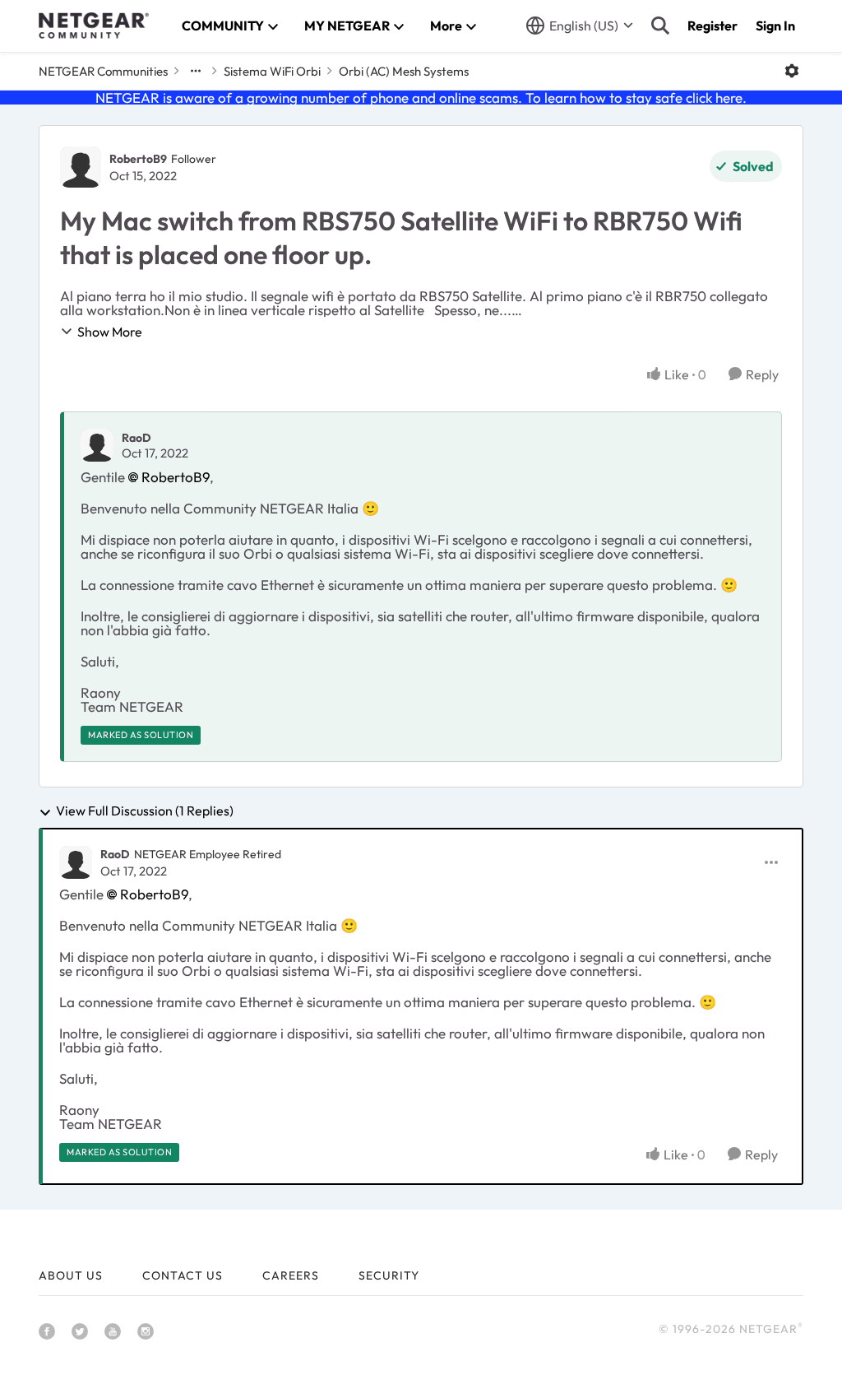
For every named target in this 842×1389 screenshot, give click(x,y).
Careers (290, 1275)
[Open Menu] (791, 70)
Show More (109, 331)
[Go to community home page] (94, 25)
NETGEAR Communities (103, 71)
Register (712, 25)
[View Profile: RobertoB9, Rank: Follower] (80, 167)
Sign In (775, 25)
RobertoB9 (138, 159)
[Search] (660, 25)
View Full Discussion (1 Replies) (145, 811)
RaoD (136, 438)
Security (389, 1275)
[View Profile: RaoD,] (97, 445)
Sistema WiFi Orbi (272, 71)
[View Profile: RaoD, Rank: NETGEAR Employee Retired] (75, 862)
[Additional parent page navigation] (196, 70)
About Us (71, 1275)
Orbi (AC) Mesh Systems (404, 71)
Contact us (182, 1275)
